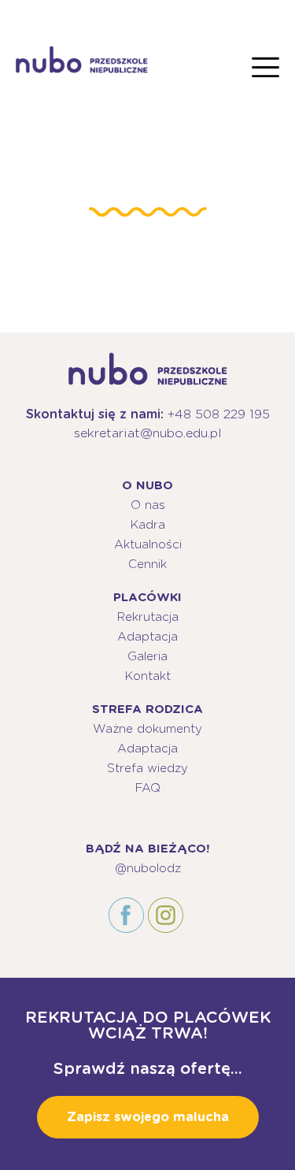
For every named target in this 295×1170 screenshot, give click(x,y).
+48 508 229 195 (219, 414)
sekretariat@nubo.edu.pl (148, 432)
